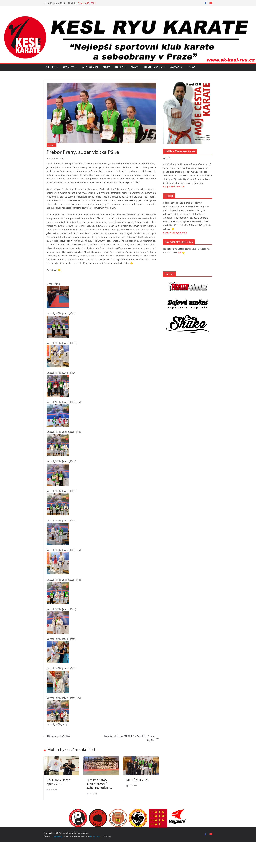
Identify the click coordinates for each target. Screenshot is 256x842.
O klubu (50, 67)
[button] (56, 67)
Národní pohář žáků (58, 736)
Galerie (118, 67)
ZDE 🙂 (181, 252)
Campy (106, 67)
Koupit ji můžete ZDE (173, 186)
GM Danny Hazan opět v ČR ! (58, 782)
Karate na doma (153, 67)
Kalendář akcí (90, 67)
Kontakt (174, 67)
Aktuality (68, 67)
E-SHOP (191, 67)
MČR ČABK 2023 (137, 780)
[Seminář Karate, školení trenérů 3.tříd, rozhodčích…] (101, 758)
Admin (64, 158)
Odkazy (135, 67)
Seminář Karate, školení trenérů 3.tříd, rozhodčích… (99, 784)
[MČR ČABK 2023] (141, 758)
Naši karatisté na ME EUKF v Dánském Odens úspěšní (129, 738)
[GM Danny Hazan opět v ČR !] (61, 758)
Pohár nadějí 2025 (87, 3)
